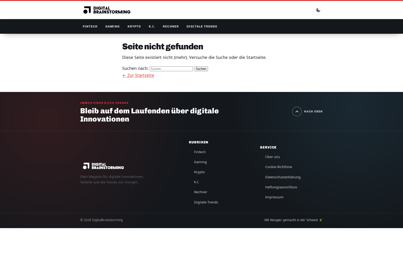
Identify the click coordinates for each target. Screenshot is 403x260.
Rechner (171, 26)
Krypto (134, 26)
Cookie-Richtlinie (278, 166)
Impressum (274, 197)
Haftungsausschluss (281, 187)
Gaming (112, 26)
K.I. (152, 26)
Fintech (90, 26)
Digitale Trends (202, 26)
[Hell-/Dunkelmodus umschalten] (318, 10)
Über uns (272, 156)
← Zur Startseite (138, 75)
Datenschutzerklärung (283, 177)
